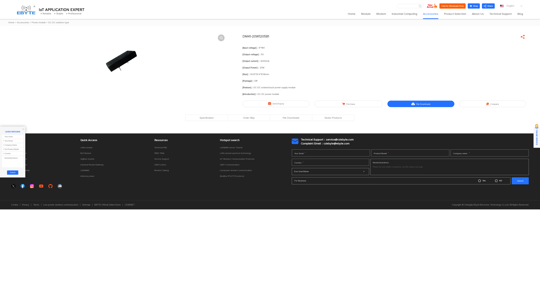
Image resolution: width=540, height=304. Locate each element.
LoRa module (86, 148)
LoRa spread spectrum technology (235, 153)
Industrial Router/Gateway (92, 165)
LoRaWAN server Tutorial (231, 148)
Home (352, 14)
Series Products (333, 118)
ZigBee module (87, 159)
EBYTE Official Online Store (107, 205)
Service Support (161, 159)
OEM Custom (160, 165)
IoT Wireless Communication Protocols (237, 159)
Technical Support (500, 14)
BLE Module (85, 153)
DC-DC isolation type (58, 22)
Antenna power (87, 176)
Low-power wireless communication (236, 170)
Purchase (348, 104)
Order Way (249, 118)
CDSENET (130, 205)
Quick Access (88, 140)
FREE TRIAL (159, 153)
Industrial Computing (404, 14)
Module (366, 14)
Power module (39, 22)
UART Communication (229, 165)
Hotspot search (230, 140)
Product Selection (455, 14)
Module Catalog (161, 170)
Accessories (430, 14)
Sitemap (86, 205)
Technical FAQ (160, 148)
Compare (492, 104)
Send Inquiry (276, 103)
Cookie (14, 205)
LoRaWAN (84, 170)
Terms (36, 205)
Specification (207, 118)
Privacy (25, 205)
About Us (478, 14)
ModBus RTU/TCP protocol (232, 176)
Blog (520, 14)
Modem (381, 14)
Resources (161, 140)
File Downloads (420, 104)
